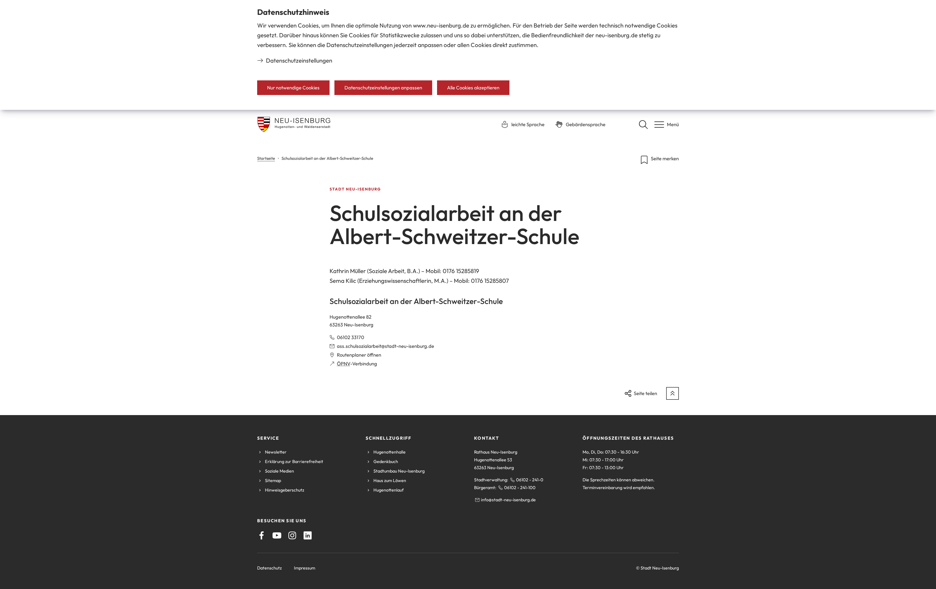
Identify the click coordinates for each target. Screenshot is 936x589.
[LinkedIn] (307, 535)
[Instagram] (292, 535)
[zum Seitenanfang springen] (672, 393)
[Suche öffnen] (643, 124)
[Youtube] (277, 535)
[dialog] (468, 55)
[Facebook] (261, 535)
